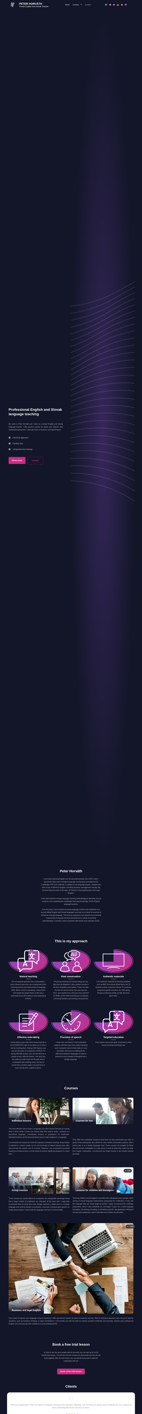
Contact (88, 5)
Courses (76, 5)
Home (67, 5)
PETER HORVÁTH (30, 3)
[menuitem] (106, 4)
